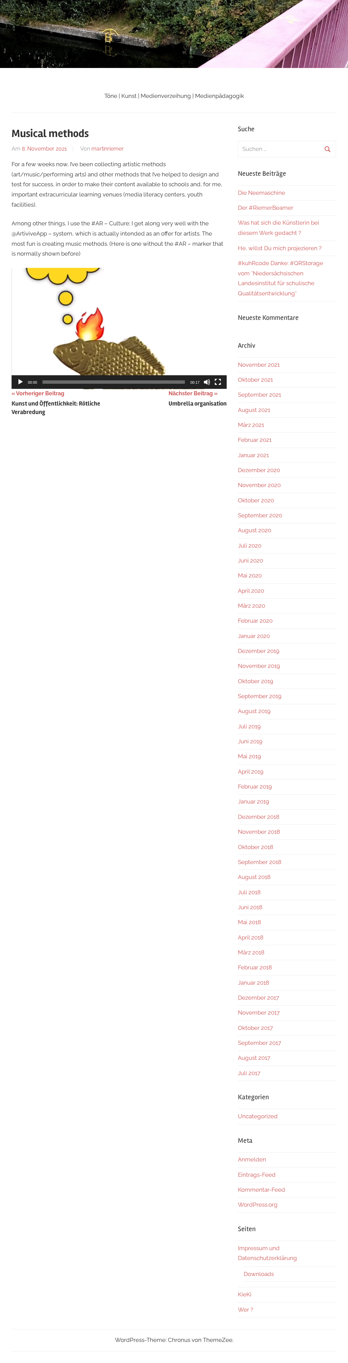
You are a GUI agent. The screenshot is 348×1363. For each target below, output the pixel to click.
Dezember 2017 (258, 997)
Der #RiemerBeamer (265, 207)
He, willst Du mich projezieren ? (279, 248)
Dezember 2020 (259, 470)
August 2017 (254, 1057)
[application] (119, 328)
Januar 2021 (253, 455)
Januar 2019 (253, 801)
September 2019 (259, 696)
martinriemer (107, 148)
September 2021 (259, 394)
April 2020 (251, 590)
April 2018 (250, 937)
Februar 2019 (255, 786)
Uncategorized (258, 1116)
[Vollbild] (217, 382)
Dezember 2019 (258, 651)
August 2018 (254, 877)
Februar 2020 (255, 620)
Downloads (259, 1274)
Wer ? (245, 1309)
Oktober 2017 (255, 1027)
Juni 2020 (250, 560)
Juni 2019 (250, 741)
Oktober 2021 (255, 379)
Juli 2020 (249, 545)
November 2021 (259, 364)
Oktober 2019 (255, 681)
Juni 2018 (250, 907)
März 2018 (251, 952)
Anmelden (252, 1159)
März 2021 (251, 424)
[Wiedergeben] (20, 382)
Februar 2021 (255, 439)
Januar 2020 (254, 636)
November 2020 (259, 485)
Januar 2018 (253, 982)
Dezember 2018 (258, 816)
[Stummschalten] (207, 382)
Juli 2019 (249, 726)
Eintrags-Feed (257, 1174)
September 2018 (259, 862)
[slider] (113, 382)
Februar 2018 (255, 967)
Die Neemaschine (261, 192)
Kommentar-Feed (261, 1189)
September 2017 (259, 1042)
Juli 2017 (249, 1073)
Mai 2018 (249, 922)
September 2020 (260, 515)
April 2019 (250, 771)
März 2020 (251, 605)
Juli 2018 (249, 892)
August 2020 (254, 530)
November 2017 (259, 1012)
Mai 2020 (250, 575)
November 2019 (259, 665)
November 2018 (259, 831)
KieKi (244, 1294)
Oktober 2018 (255, 847)
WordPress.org (258, 1204)
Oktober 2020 (256, 500)
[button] (119, 328)
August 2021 (254, 410)
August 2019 (254, 711)
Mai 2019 (249, 756)
